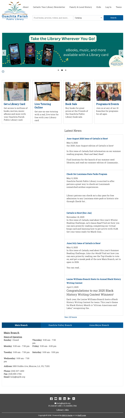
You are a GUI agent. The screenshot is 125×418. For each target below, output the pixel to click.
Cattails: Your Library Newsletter (49, 7)
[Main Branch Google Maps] (93, 356)
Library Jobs (63, 410)
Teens (119, 7)
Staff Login (82, 415)
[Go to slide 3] (65, 70)
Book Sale (71, 104)
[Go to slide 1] (58, 70)
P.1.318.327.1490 (55, 406)
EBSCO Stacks (67, 415)
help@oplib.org (63, 403)
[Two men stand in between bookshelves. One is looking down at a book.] (77, 91)
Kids (98, 7)
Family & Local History (80, 7)
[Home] (15, 11)
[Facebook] (51, 398)
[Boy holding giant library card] (16, 91)
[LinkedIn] (64, 398)
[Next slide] (121, 53)
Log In (108, 7)
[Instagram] (60, 398)
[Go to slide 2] (62, 70)
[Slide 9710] (62, 50)
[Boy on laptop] (47, 91)
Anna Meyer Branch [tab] (99, 325)
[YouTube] (55, 398)
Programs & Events (107, 104)
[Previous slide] (4, 53)
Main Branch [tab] (21, 325)
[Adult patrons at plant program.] (108, 91)
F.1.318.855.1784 (70, 406)
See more (70, 317)
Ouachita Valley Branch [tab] (60, 325)
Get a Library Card (14, 104)
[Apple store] (73, 398)
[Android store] (69, 398)
